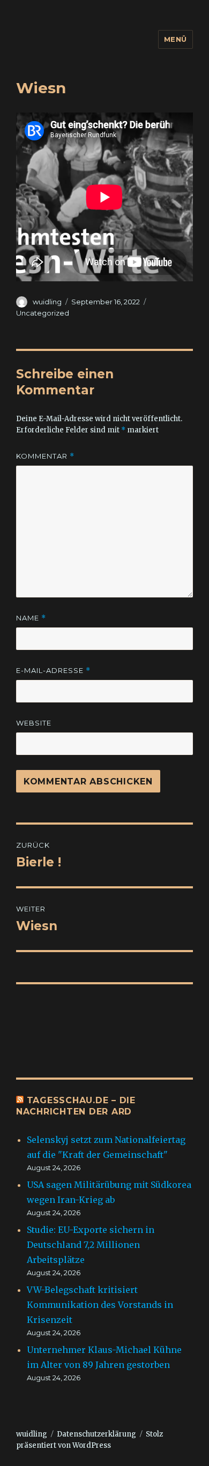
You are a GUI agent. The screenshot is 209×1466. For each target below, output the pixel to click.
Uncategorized (42, 313)
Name (31, 618)
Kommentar (45, 456)
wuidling (47, 301)
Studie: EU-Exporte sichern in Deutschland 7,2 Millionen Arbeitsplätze (90, 1244)
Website (33, 723)
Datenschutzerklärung (96, 1434)
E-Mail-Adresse (53, 670)
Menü (175, 39)
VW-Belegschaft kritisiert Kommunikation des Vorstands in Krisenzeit (100, 1304)
